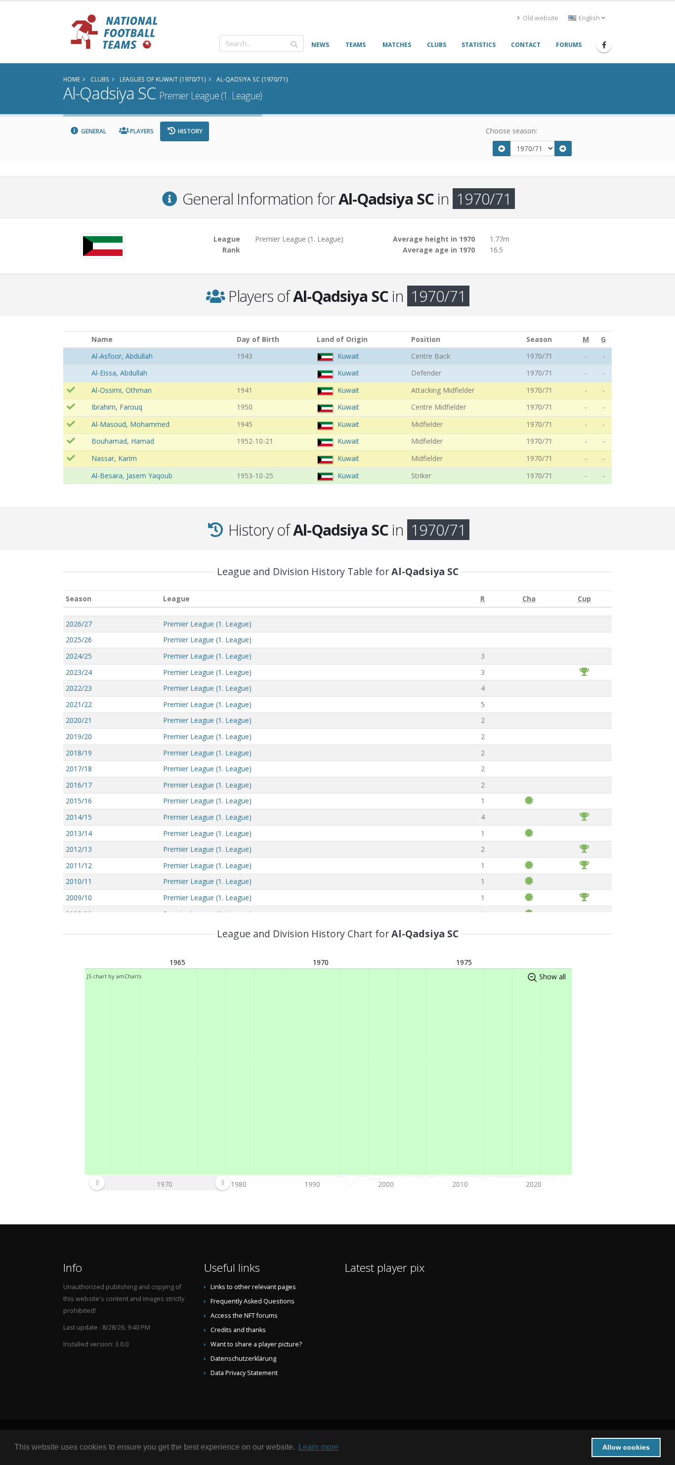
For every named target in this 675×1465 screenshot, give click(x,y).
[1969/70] (501, 148)
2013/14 (79, 833)
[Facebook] (603, 45)
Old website (539, 18)
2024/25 (79, 656)
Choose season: (511, 130)
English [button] (589, 18)
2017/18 (79, 768)
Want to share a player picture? (256, 1344)
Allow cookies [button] (626, 1447)
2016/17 (79, 785)
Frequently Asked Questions (253, 1301)
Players (141, 131)
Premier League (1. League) (207, 623)
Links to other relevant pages (253, 1287)
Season (78, 598)
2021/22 (79, 704)
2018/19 (79, 752)
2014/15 (79, 817)
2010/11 (79, 881)
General (93, 131)
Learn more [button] (318, 1447)
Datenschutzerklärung (243, 1358)
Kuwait (348, 356)
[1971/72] (563, 148)
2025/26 (79, 639)
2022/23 (79, 688)
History (189, 131)
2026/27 (79, 623)
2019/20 (79, 736)
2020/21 (79, 720)
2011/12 (79, 865)
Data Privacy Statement (244, 1373)
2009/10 (79, 897)
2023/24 (79, 672)
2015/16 (79, 800)
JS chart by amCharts (114, 976)
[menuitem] (159, 1182)
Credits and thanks (238, 1330)
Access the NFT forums (244, 1315)
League (176, 598)
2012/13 (79, 849)
